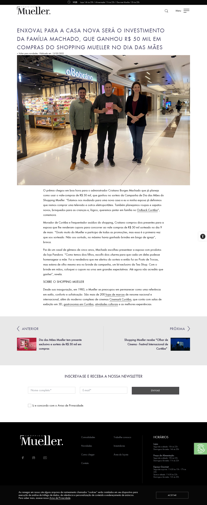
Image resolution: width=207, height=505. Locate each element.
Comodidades (88, 437)
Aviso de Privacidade (70, 405)
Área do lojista (121, 454)
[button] (203, 236)
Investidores (119, 445)
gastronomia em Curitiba (78, 304)
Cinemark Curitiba (120, 299)
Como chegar (88, 454)
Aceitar (172, 495)
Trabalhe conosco (122, 437)
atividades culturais (106, 304)
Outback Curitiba (147, 210)
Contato (85, 463)
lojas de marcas (115, 294)
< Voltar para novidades (27, 53)
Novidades (86, 445)
